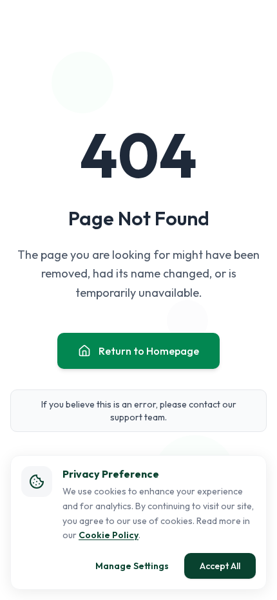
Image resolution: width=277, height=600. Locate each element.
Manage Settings (132, 566)
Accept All (220, 566)
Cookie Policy (108, 535)
